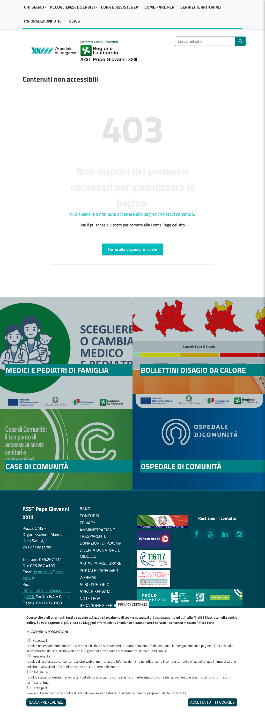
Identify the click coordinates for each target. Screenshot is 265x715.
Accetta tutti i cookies (212, 702)
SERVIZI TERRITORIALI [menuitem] (201, 7)
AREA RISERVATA (95, 591)
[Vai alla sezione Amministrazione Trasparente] (162, 527)
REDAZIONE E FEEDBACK (102, 605)
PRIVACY (87, 523)
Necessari (39, 640)
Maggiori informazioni (47, 631)
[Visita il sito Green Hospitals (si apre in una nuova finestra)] (189, 605)
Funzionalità (41, 656)
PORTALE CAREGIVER (99, 570)
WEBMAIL (88, 577)
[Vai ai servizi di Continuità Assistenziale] (154, 566)
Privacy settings (132, 604)
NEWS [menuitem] (74, 21)
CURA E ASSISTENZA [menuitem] (119, 7)
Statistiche (40, 672)
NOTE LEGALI (92, 598)
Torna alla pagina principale (132, 249)
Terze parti (40, 687)
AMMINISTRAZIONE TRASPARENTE (97, 533)
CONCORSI (89, 515)
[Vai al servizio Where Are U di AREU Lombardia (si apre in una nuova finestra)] (154, 547)
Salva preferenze (46, 702)
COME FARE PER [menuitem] (159, 7)
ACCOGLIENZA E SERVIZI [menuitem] (72, 7)
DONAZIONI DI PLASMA (101, 543)
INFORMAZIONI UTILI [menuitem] (43, 21)
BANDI (85, 508)
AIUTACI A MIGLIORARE (100, 563)
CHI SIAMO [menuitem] (34, 7)
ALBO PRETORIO (94, 584)
